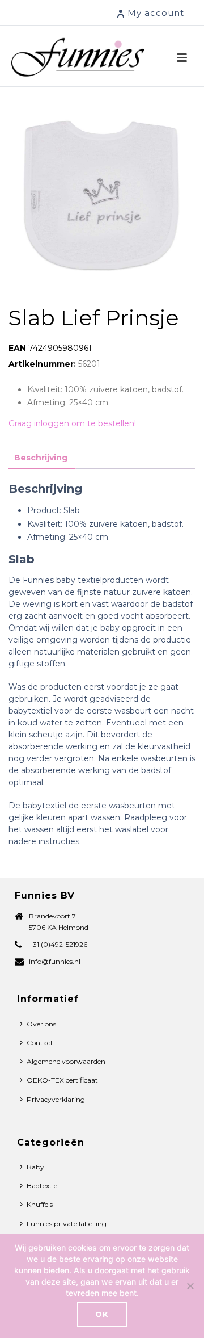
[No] (190, 1285)
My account (156, 12)
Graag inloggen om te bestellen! (72, 423)
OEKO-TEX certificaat (62, 1080)
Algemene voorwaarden (66, 1061)
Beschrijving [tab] (40, 457)
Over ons (41, 1024)
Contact (40, 1042)
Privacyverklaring (56, 1099)
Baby (35, 1167)
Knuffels (40, 1204)
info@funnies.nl (54, 961)
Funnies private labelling (67, 1223)
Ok (102, 1314)
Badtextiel (43, 1185)
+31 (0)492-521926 (58, 944)
